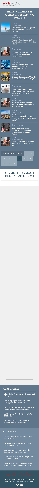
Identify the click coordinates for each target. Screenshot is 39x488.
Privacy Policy (22, 475)
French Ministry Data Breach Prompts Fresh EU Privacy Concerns (19, 458)
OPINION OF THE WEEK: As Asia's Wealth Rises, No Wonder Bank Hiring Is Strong (18, 464)
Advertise (21, 473)
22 (14, 164)
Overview (6, 473)
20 (4, 164)
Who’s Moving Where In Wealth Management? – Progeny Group (19, 395)
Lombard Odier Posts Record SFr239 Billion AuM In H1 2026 (18, 438)
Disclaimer (31, 475)
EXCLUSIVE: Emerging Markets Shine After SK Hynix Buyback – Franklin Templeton (19, 408)
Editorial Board (30, 473)
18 (25, 159)
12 (26, 153)
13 (32, 153)
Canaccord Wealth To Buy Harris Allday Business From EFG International (17, 422)
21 (9, 164)
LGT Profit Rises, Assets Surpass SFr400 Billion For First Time (17, 444)
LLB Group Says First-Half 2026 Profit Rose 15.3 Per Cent (18, 415)
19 (30, 159)
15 (9, 159)
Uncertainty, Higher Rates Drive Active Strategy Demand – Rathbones (17, 402)
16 (14, 159)
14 (4, 159)
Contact (13, 473)
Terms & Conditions (10, 475)
